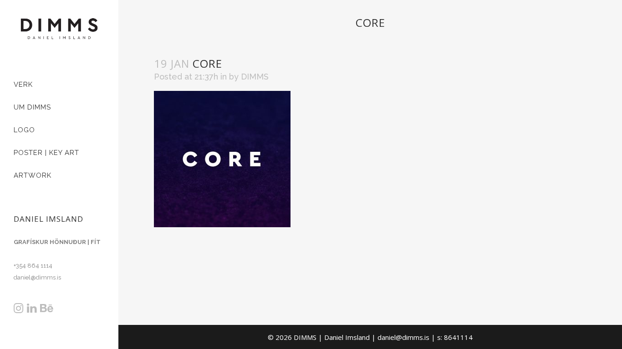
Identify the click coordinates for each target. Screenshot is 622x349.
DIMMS (255, 76)
